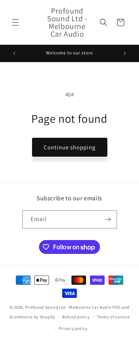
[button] (15, 22)
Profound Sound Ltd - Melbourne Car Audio (68, 307)
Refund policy (76, 317)
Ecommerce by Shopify (32, 316)
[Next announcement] (124, 53)
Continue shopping (70, 147)
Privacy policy (73, 328)
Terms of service (113, 317)
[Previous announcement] (14, 53)
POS (116, 307)
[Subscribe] (108, 219)
